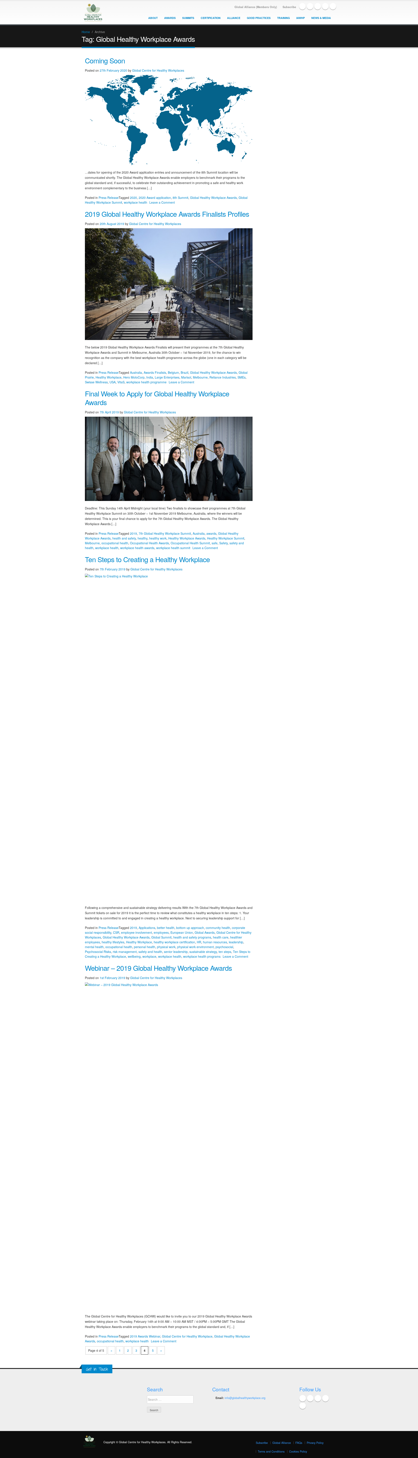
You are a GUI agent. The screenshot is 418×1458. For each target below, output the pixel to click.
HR (199, 942)
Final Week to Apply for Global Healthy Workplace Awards (157, 397)
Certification (211, 18)
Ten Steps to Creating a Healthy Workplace (147, 559)
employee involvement (136, 932)
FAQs (298, 1443)
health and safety (124, 538)
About (153, 18)
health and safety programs (192, 937)
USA (113, 382)
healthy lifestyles (113, 942)
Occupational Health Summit (190, 543)
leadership (236, 942)
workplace (149, 956)
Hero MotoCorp (134, 377)
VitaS (121, 382)
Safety (223, 543)
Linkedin (317, 6)
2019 (133, 533)
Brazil (184, 372)
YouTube (325, 6)
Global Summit (161, 937)
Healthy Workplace (108, 377)
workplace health (135, 202)
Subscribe (262, 1443)
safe (214, 543)
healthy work (158, 538)
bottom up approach (190, 927)
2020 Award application (155, 197)
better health (165, 927)
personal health (144, 947)
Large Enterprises (167, 377)
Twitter (310, 6)
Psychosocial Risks (98, 951)
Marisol (186, 377)
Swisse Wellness (96, 382)
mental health (94, 947)
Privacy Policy (315, 1443)
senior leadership (176, 951)
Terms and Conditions (271, 1451)
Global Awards (205, 932)
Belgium (173, 372)
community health (218, 927)
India (149, 377)
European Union (181, 932)
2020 (133, 197)
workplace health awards (137, 548)
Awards (170, 18)
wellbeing (134, 956)
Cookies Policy (298, 1451)
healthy (142, 538)
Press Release (109, 197)
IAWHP (300, 18)
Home (86, 32)
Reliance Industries (222, 377)
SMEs (242, 377)
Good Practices (259, 18)
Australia (136, 372)
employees (161, 932)
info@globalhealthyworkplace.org (245, 1398)
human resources (215, 942)
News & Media (321, 18)
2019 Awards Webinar (145, 1336)
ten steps (225, 951)
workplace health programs (202, 956)
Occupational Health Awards (149, 543)
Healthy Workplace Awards (186, 538)
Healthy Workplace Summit (225, 538)
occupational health (114, 543)
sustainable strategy (203, 951)
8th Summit (180, 197)
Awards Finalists (155, 372)
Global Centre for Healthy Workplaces (158, 70)
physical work (166, 947)
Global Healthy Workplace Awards (213, 197)
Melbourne (200, 377)
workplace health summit (173, 548)
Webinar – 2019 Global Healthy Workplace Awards (158, 968)
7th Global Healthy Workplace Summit (165, 533)
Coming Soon (105, 60)
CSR (116, 932)
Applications (147, 927)
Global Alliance (281, 1443)
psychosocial (224, 947)
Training (283, 18)
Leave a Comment (162, 202)
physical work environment (195, 947)
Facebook (302, 6)
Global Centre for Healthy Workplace (187, 1336)
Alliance (233, 18)
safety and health (150, 951)
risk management (125, 951)
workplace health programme (146, 382)
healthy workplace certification (174, 942)
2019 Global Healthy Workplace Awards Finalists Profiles (167, 214)
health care (220, 937)
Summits (188, 18)
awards (211, 533)
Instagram (333, 6)
